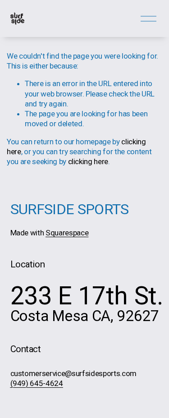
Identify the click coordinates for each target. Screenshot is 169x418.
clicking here (88, 161)
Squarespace (67, 233)
